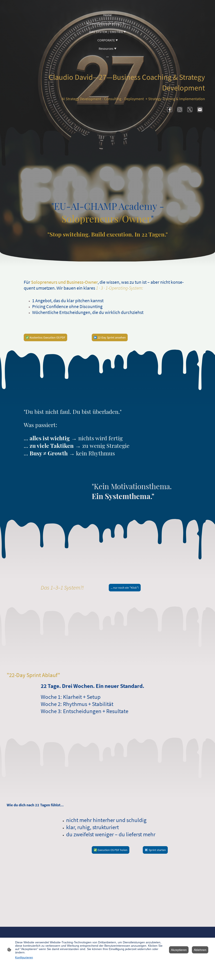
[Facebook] (169, 109)
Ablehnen (200, 950)
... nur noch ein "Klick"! (125, 587)
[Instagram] (179, 109)
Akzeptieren (179, 950)
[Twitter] (189, 109)
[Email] (199, 109)
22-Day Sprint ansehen (111, 337)
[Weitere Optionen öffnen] (107, 57)
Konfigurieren (24, 957)
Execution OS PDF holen (112, 850)
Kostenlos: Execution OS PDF (47, 337)
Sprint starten (157, 850)
